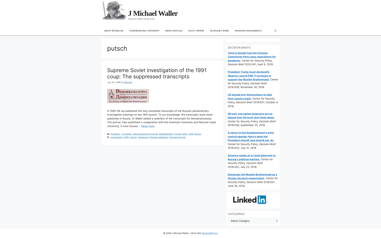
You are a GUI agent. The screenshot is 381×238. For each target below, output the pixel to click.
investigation (116, 137)
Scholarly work (219, 30)
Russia (197, 134)
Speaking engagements (248, 30)
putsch (133, 137)
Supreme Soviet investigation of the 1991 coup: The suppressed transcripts (157, 73)
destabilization (166, 134)
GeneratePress (210, 233)
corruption (127, 134)
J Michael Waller (153, 13)
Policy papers (196, 30)
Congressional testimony (144, 30)
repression (143, 137)
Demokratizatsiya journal (145, 134)
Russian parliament (159, 137)
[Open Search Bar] (275, 31)
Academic (115, 134)
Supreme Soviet (177, 137)
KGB (191, 134)
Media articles (173, 30)
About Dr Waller (113, 30)
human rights (181, 134)
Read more (147, 126)
